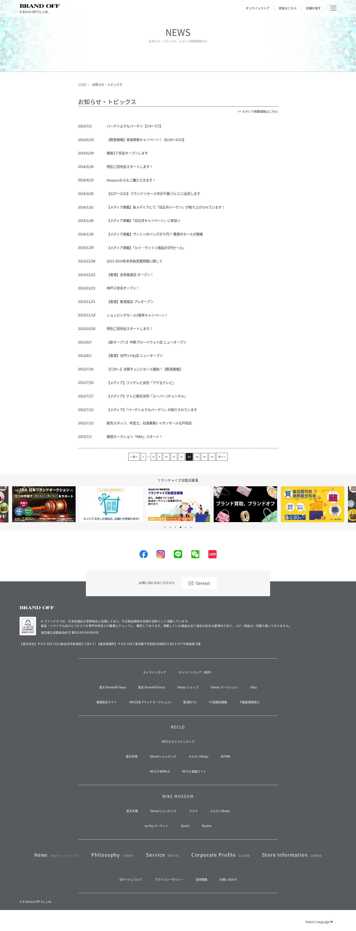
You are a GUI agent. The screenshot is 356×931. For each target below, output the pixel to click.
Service (162, 854)
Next (351, 504)
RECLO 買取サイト (194, 771)
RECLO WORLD (160, 771)
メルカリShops (198, 756)
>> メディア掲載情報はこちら (258, 111)
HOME (82, 84)
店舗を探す (313, 8)
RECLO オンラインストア (178, 741)
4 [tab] (181, 527)
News (56, 854)
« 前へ (134, 456)
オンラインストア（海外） (195, 672)
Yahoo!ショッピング (163, 756)
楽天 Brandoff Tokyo (112, 687)
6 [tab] (191, 527)
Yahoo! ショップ (187, 687)
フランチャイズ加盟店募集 (177, 480)
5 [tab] (186, 527)
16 (212, 456)
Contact (203, 583)
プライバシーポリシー (169, 879)
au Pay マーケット (157, 826)
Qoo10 (185, 826)
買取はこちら (288, 8)
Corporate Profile (220, 854)
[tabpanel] (178, 504)
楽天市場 (131, 756)
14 (197, 456)
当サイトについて (130, 879)
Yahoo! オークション (224, 687)
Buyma (206, 826)
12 (181, 456)
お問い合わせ (228, 879)
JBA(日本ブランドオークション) (150, 702)
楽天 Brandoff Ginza (151, 687)
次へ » (221, 456)
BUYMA (225, 756)
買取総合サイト (106, 702)
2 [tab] (170, 527)
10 (166, 456)
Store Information (292, 854)
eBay (253, 687)
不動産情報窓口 (249, 702)
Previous (4, 504)
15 (204, 456)
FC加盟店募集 (218, 702)
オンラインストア (257, 8)
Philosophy (112, 854)
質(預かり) (190, 702)
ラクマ (193, 811)
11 (173, 456)
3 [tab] (175, 527)
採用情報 (201, 879)
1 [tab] (165, 527)
